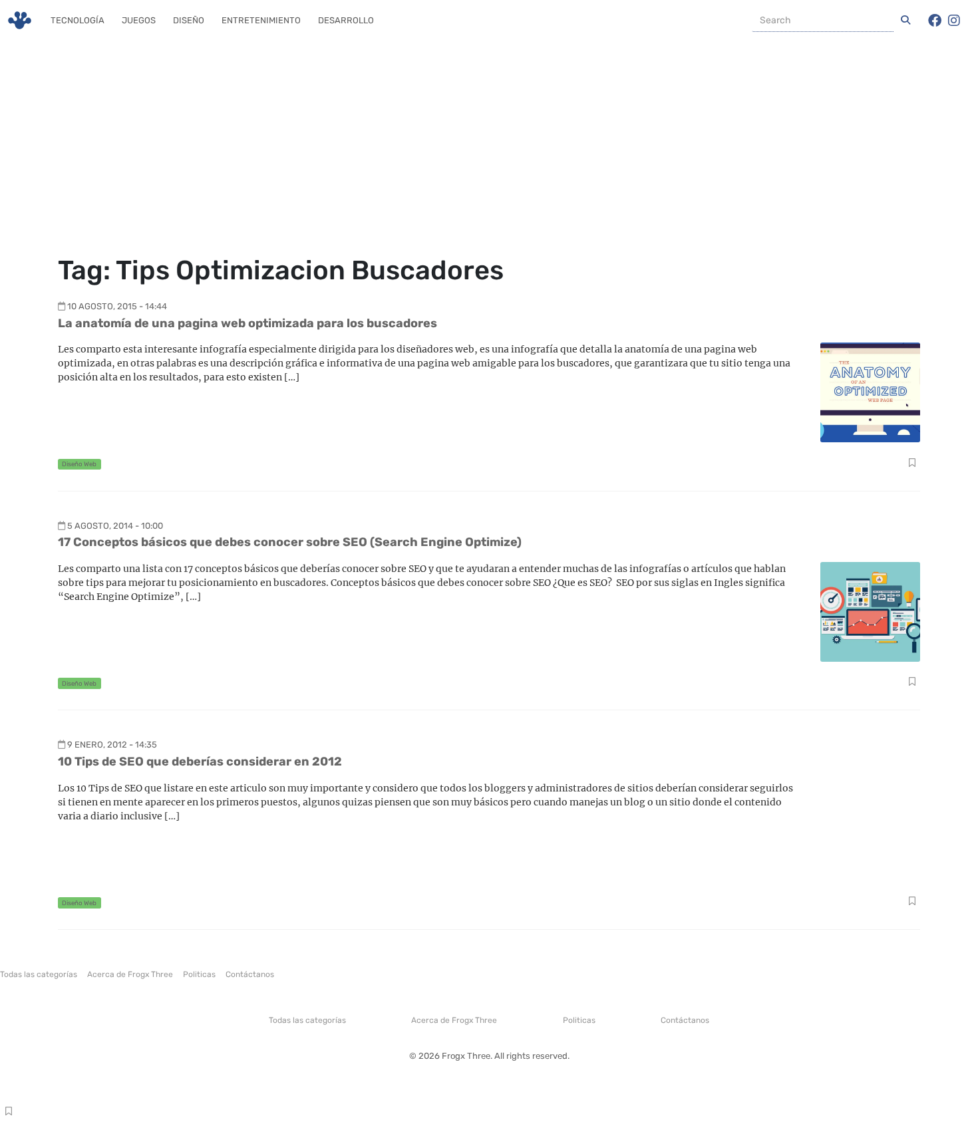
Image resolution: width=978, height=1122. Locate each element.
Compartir (911, 464)
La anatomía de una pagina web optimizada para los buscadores (247, 323)
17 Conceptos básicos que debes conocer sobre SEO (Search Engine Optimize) (290, 542)
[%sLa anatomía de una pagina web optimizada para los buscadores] (870, 391)
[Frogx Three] (19, 20)
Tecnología (77, 20)
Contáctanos (250, 974)
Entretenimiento (261, 20)
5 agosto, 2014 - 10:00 (115, 526)
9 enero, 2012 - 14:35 (112, 745)
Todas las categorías (38, 974)
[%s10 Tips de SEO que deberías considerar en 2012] (870, 830)
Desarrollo (346, 20)
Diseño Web (79, 464)
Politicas (199, 974)
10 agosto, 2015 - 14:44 (117, 306)
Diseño (188, 20)
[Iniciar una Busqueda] (905, 20)
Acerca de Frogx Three (130, 974)
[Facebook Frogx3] (934, 21)
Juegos (139, 20)
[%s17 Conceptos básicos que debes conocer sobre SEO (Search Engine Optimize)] (870, 611)
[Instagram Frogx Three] (954, 21)
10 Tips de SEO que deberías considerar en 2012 (200, 761)
